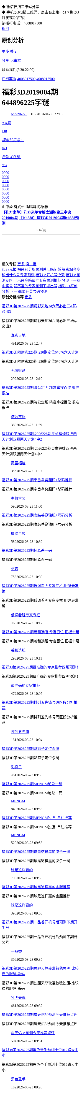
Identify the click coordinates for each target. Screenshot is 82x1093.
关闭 (13, 51)
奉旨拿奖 (18, 498)
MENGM (18, 801)
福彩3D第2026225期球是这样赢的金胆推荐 (36, 887)
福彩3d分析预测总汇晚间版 (39, 269)
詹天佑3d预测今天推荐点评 (33, 1033)
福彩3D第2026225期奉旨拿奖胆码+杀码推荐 (37, 480)
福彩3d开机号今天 (50, 275)
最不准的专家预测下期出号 (35, 286)
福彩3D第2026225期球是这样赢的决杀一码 (36, 852)
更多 (5, 51)
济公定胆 (18, 417)
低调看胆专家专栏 (25, 615)
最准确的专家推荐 (25, 685)
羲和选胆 (18, 650)
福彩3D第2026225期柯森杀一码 (27, 550)
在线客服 (9, 79)
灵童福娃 (18, 463)
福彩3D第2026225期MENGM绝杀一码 (32, 784)
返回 (5, 29)
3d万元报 (9, 269)
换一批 (31, 264)
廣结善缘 (18, 534)
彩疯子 (16, 767)
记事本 (15, 60)
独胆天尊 (18, 998)
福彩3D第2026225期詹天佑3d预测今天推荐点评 (39, 1015)
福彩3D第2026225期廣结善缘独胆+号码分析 (37, 515)
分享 (5, 60)
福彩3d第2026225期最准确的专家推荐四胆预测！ (41, 667)
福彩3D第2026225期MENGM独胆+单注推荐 (37, 818)
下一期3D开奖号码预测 (28, 291)
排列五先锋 (20, 732)
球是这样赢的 (22, 870)
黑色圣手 (18, 1079)
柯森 (14, 569)
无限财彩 (18, 371)
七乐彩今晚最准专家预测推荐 (37, 280)
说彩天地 (18, 335)
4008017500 (26, 79)
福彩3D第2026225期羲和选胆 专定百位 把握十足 (40, 632)
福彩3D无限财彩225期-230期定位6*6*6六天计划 (40, 352)
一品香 (16, 951)
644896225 (19, 114)
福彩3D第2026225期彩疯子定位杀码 (30, 749)
